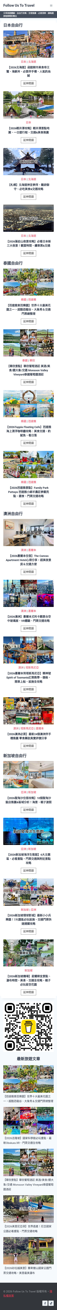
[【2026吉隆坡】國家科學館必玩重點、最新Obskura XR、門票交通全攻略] (28, 1120)
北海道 (32, 61)
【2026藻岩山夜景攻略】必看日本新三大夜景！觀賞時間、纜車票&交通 (28, 243)
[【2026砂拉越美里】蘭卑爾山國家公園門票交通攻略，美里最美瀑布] (28, 1251)
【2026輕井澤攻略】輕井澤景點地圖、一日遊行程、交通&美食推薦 (28, 130)
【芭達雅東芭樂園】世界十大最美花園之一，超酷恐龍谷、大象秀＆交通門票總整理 (28, 309)
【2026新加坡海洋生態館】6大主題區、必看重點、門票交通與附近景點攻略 (28, 859)
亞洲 (23, 792)
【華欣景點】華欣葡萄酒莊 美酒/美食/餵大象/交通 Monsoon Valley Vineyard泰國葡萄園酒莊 (28, 370)
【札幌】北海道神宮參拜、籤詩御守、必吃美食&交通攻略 (28, 187)
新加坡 (32, 792)
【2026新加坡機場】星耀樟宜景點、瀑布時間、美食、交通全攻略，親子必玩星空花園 (28, 980)
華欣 (32, 360)
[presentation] (28, 44)
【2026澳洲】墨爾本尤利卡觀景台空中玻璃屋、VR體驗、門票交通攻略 (28, 618)
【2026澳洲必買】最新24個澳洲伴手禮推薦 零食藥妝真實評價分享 (28, 736)
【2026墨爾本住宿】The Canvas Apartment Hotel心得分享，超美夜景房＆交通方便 (28, 560)
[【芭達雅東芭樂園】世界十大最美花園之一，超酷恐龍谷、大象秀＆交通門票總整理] (28, 1079)
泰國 (23, 299)
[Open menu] (51, 5)
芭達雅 (32, 299)
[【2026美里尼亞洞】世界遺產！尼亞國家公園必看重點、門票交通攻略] (28, 1209)
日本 (23, 61)
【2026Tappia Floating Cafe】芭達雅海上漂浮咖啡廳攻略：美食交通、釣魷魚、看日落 (28, 431)
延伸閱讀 (29, 84)
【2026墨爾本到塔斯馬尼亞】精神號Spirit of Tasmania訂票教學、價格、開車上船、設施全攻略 (28, 677)
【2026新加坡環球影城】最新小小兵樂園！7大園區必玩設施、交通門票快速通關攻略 (28, 919)
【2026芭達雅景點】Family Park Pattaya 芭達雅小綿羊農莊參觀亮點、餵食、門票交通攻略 (28, 492)
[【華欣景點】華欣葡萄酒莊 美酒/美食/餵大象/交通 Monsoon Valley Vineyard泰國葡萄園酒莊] (28, 1162)
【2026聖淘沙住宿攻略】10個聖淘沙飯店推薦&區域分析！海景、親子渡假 (29, 800)
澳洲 (23, 550)
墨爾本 (32, 550)
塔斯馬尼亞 (32, 667)
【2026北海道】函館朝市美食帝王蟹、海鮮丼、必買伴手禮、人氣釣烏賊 (28, 71)
